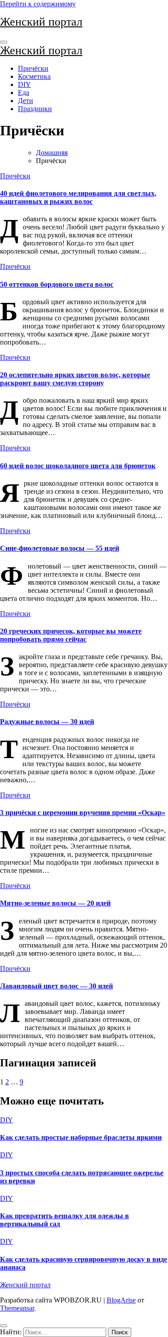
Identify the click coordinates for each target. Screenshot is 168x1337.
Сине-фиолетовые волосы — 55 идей (59, 548)
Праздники (35, 108)
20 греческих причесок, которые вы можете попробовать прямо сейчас (71, 635)
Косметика (34, 76)
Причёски (33, 68)
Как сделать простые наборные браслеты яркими (81, 1137)
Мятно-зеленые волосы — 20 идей (55, 903)
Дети (25, 100)
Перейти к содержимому (38, 4)
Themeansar (17, 1308)
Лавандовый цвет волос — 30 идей (56, 986)
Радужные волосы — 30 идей (47, 721)
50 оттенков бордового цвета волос (56, 284)
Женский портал (41, 21)
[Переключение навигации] (3, 42)
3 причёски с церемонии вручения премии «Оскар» (82, 812)
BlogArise (121, 1300)
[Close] (3, 1325)
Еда (23, 92)
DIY (24, 84)
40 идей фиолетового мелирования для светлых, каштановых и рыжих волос (78, 197)
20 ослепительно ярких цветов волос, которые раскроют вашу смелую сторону (75, 379)
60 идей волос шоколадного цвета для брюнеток (77, 466)
